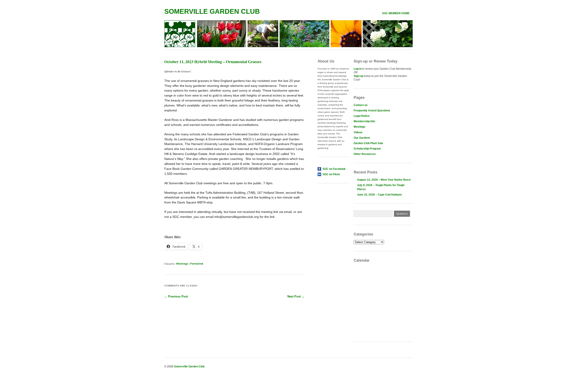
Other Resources (365, 154)
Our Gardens (362, 137)
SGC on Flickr (331, 174)
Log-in (358, 68)
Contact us (361, 105)
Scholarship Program (367, 148)
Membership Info (364, 121)
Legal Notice (362, 116)
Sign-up (358, 76)
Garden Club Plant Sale (368, 143)
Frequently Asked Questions (372, 110)
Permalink (196, 263)
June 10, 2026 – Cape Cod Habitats (379, 194)
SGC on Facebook (334, 169)
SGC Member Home (396, 13)
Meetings (182, 263)
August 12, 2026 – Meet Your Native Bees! (384, 179)
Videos (358, 132)
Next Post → (296, 296)
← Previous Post (176, 296)
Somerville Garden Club (212, 11)
